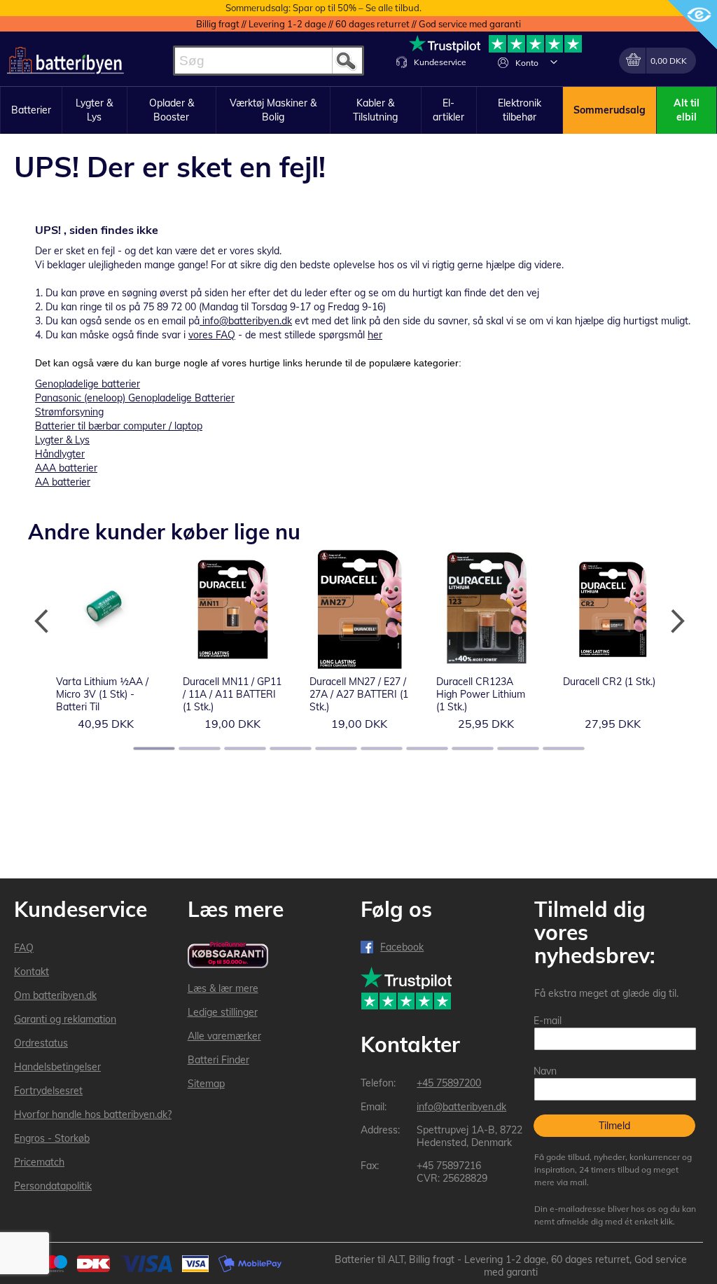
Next (675, 621)
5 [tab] (336, 748)
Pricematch (39, 1162)
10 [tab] (564, 748)
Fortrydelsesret (48, 1090)
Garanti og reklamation (65, 1019)
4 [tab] (291, 748)
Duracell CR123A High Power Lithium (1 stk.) (480, 694)
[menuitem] (31, 110)
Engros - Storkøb (52, 1138)
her (375, 335)
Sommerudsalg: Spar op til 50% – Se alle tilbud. (323, 7)
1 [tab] (154, 748)
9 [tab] (518, 748)
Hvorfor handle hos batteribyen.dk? (93, 1114)
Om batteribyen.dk (55, 995)
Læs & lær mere (223, 988)
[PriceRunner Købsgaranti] (228, 956)
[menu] (358, 110)
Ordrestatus (41, 1043)
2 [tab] (200, 748)
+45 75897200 (449, 1083)
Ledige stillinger (223, 1012)
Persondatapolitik (53, 1186)
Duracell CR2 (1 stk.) (609, 681)
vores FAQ (211, 335)
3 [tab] (245, 748)
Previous (42, 621)
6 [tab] (382, 748)
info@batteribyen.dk (247, 321)
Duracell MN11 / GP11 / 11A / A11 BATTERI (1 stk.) (232, 694)
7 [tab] (427, 748)
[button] (553, 61)
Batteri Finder (218, 1060)
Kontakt (31, 971)
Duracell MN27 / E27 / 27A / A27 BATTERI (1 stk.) (358, 694)
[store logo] (65, 60)
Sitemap (206, 1083)
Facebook (402, 947)
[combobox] (268, 61)
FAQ (24, 947)
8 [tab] (473, 748)
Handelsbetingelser (57, 1067)
